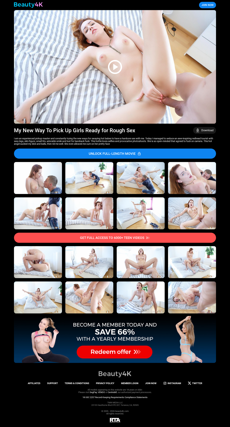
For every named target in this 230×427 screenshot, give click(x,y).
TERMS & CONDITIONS (77, 383)
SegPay (93, 392)
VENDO (101, 392)
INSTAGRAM (174, 383)
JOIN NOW (207, 5)
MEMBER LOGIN (129, 383)
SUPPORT (52, 383)
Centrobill (112, 392)
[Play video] (115, 67)
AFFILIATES (34, 383)
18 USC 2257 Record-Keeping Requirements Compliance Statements (115, 397)
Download (207, 130)
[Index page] (28, 5)
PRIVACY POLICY (105, 383)
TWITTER (197, 383)
